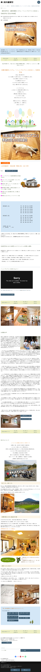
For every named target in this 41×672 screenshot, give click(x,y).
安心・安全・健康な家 (24, 617)
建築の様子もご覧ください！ (11, 170)
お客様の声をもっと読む (26, 415)
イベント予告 (3, 650)
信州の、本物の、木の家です (13, 614)
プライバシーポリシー (13, 666)
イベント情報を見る (7, 642)
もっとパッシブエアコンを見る (8, 294)
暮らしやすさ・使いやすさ (13, 617)
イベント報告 (23, 650)
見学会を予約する (35, 59)
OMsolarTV (25, 290)
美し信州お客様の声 (16, 59)
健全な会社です (11, 620)
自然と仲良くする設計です (24, 614)
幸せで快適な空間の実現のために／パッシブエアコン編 (11, 290)
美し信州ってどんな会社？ (25, 59)
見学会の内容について (5, 59)
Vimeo (29, 290)
